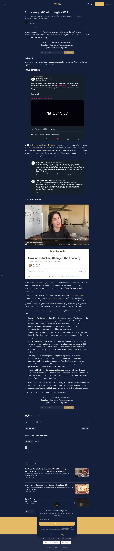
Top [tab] (27, 464)
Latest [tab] (31, 464)
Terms (58, 538)
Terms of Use (65, 528)
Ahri (30, 21)
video (43, 283)
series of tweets (35, 145)
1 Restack (38, 416)
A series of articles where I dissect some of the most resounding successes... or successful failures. (49, 488)
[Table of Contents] (2, 275)
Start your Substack (52, 543)
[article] (57, 474)
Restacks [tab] (36, 441)
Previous (31, 428)
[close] (74, 503)
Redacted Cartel (31, 147)
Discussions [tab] (38, 464)
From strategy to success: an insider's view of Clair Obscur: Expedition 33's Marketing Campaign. (47, 474)
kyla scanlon (50, 283)
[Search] (88, 4)
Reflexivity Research (49, 145)
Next (84, 428)
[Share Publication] (92, 4)
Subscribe (99, 4)
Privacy (53, 538)
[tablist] (32, 441)
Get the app (65, 543)
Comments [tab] (29, 441)
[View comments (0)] (32, 27)
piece (39, 283)
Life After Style (56, 298)
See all (28, 511)
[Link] (22, 58)
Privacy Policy (70, 529)
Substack (48, 547)
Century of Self (77, 295)
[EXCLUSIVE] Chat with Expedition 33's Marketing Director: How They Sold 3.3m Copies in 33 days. (45, 470)
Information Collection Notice (56, 529)
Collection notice (66, 538)
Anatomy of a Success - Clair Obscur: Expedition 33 (46, 485)
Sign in (108, 4)
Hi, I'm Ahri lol (30, 499)
